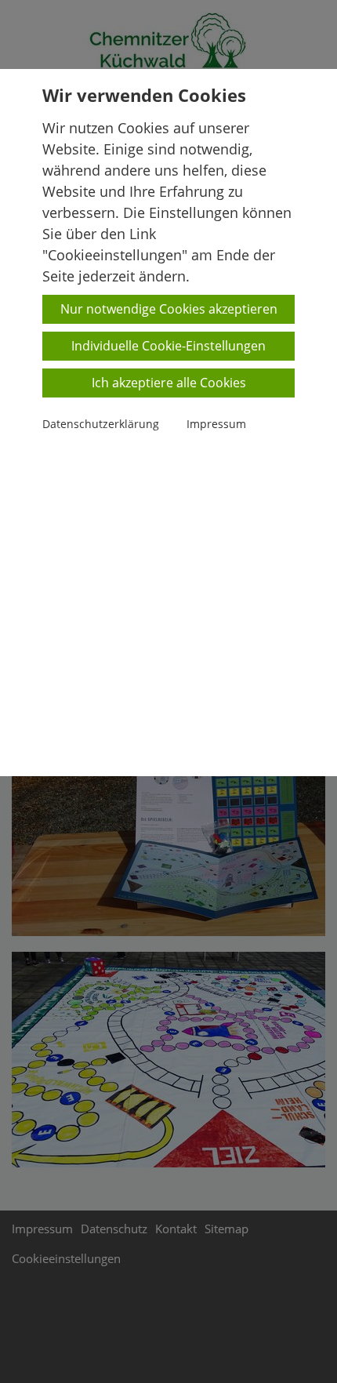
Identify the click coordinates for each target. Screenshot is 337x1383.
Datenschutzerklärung (100, 423)
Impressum (216, 423)
